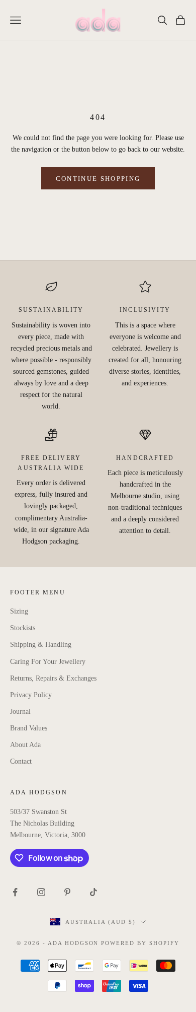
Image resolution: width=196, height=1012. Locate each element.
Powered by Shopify (140, 943)
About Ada (25, 745)
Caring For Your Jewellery (47, 661)
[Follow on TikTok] (93, 892)
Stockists (22, 628)
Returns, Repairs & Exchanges (53, 678)
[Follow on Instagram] (41, 892)
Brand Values (28, 728)
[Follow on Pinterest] (67, 892)
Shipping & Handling (40, 644)
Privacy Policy (31, 695)
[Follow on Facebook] (15, 892)
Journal (20, 711)
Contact (21, 761)
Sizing (19, 611)
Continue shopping (98, 178)
